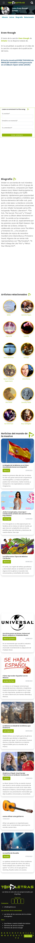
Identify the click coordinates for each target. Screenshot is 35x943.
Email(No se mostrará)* (10, 120)
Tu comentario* (7, 128)
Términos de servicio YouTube (14, 925)
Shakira (6, 778)
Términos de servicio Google (13, 928)
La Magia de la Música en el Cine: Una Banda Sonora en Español (16, 466)
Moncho (7, 562)
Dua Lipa (7, 519)
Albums (5, 17)
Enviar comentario (17, 135)
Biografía (19, 17)
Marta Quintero (9, 639)
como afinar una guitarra (13, 816)
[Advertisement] (17, 24)
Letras (11, 17)
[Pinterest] (16, 901)
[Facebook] (12, 901)
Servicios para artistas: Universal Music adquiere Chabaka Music (16, 634)
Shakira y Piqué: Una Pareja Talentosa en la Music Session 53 (16, 774)
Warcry (6, 470)
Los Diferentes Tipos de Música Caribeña (15, 557)
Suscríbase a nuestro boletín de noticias (17, 923)
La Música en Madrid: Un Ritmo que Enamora (17, 727)
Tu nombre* (6, 113)
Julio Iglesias (8, 731)
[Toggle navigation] (3, 3)
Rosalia (6, 856)
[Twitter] (22, 901)
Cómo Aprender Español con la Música (15, 677)
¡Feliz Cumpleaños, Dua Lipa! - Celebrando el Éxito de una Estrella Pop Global (17, 514)
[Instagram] (19, 901)
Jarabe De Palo (9, 681)
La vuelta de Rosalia (11, 853)
